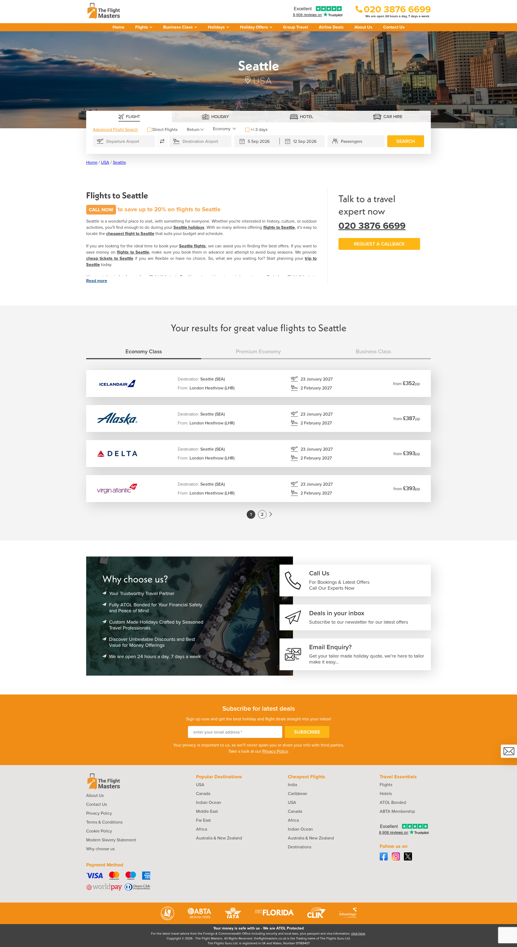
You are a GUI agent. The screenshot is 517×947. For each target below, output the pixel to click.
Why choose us (100, 849)
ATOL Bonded (393, 802)
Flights (386, 785)
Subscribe (307, 731)
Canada (203, 793)
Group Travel (295, 27)
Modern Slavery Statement (111, 840)
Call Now (101, 209)
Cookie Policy (99, 831)
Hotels (386, 793)
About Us (363, 27)
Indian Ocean (208, 802)
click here (358, 933)
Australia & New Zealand (219, 838)
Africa (201, 829)
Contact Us (394, 27)
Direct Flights (164, 129)
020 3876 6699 (372, 226)
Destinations (299, 847)
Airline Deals (331, 27)
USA (105, 162)
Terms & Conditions (104, 822)
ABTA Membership (397, 811)
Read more (96, 281)
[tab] (129, 116)
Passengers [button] (351, 141)
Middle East (207, 811)
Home (118, 27)
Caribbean (297, 793)
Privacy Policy (275, 751)
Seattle (119, 162)
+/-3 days (258, 129)
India (292, 785)
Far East (203, 820)
